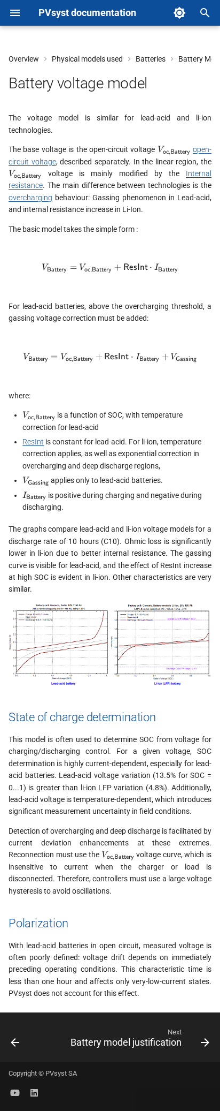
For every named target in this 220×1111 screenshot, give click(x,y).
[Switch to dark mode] (179, 13)
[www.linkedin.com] (34, 1093)
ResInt (33, 441)
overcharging (30, 197)
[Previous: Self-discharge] (15, 1040)
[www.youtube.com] (14, 1093)
